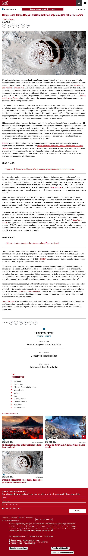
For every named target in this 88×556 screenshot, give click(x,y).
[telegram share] (13, 26)
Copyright (14, 518)
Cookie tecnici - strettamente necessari (25, 540)
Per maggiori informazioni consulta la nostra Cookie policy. (31, 536)
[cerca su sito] (79, 3)
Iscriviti (77, 511)
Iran (15, 396)
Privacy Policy (16, 508)
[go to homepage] (5, 3)
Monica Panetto (9, 19)
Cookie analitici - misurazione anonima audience (29, 542)
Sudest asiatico (19, 399)
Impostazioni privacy (44, 519)
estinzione (18, 405)
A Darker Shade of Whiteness (25, 387)
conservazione (19, 408)
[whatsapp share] (9, 26)
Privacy (21, 518)
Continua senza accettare (62, 553)
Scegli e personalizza (18, 548)
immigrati (17, 381)
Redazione (5, 518)
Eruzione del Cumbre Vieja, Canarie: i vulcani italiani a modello (65, 445)
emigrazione (18, 384)
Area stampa (29, 518)
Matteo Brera (19, 390)
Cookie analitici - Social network (23, 544)
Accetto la (8, 508)
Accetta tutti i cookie (60, 548)
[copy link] (4, 26)
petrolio (16, 393)
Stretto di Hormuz (20, 402)
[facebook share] (18, 26)
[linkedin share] (23, 26)
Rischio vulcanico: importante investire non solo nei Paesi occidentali (32, 243)
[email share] (28, 26)
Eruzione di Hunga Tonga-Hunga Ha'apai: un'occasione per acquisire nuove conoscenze (40, 169)
